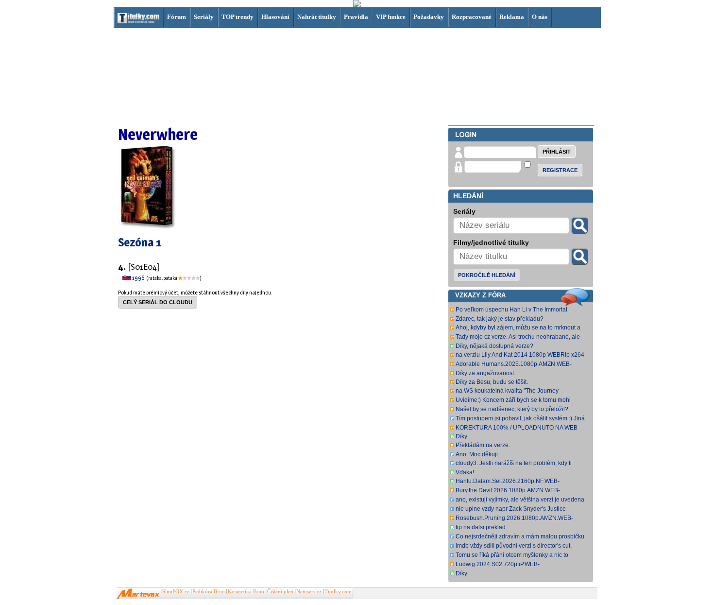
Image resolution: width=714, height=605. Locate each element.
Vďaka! (465, 472)
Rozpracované (472, 16)
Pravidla (356, 16)
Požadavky (428, 16)
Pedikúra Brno (208, 591)
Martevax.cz (138, 594)
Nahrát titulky (316, 16)
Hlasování (275, 16)
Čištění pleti (280, 591)
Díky (461, 436)
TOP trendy (237, 16)
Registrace (560, 170)
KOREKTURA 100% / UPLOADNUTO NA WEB (517, 427)
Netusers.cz (309, 591)
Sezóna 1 (139, 242)
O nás (539, 16)
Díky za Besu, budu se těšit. (492, 382)
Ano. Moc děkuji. (477, 454)
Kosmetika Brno (246, 591)
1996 (138, 277)
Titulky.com (338, 591)
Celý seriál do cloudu (157, 302)
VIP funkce (391, 16)
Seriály (204, 16)
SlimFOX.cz (175, 591)
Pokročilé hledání (486, 275)
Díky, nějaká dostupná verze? (494, 346)
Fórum (176, 16)
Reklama (511, 16)
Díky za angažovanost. (485, 373)
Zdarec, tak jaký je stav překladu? (500, 318)
